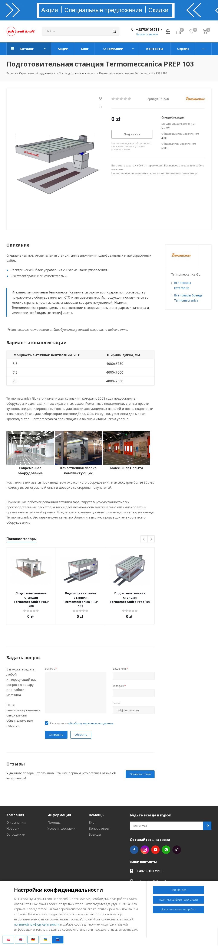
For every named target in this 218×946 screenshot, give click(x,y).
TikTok (176, 849)
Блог (92, 822)
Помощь (54, 822)
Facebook (134, 849)
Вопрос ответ (99, 828)
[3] (121, 99)
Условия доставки (61, 828)
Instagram (145, 849)
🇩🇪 (33, 939)
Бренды (95, 834)
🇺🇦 (45, 939)
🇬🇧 (20, 939)
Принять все (178, 890)
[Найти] (114, 31)
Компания (15, 815)
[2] (117, 99)
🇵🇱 (8, 939)
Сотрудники (15, 834)
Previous (144, 539)
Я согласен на (81, 723)
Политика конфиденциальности (178, 899)
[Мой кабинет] (168, 31)
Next (151, 539)
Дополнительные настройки (178, 909)
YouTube (155, 849)
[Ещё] (204, 48)
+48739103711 (147, 29)
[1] (113, 99)
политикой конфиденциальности (36, 924)
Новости (13, 828)
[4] (125, 99)
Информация (59, 815)
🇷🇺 (57, 939)
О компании (16, 822)
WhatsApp (166, 849)
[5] (130, 99)
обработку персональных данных (90, 723)
